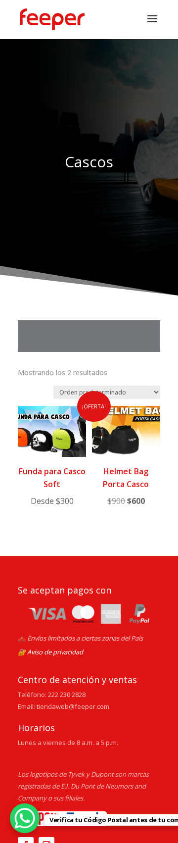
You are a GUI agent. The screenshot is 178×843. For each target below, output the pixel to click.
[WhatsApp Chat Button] (25, 818)
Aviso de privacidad (55, 651)
